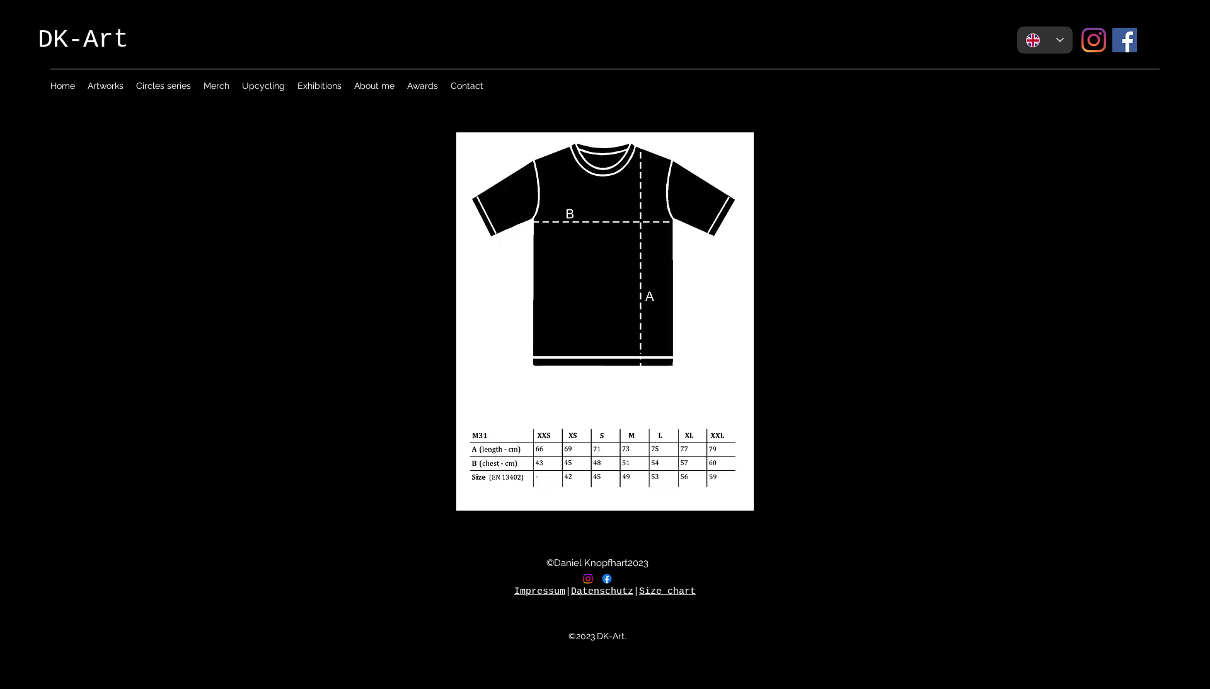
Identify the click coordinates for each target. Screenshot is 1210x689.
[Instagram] (1093, 40)
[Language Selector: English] (1045, 40)
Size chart (667, 591)
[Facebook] (588, 578)
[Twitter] (607, 578)
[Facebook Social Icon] (1124, 40)
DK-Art (83, 40)
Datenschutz (602, 591)
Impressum (539, 591)
